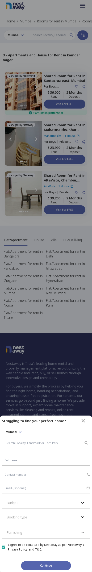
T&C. (38, 549)
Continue (46, 566)
